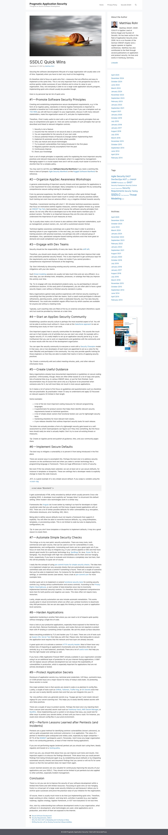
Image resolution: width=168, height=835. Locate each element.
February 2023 (117, 101)
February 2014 (116, 158)
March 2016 (115, 138)
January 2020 (116, 115)
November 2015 (117, 141)
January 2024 (116, 91)
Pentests (120, 183)
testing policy (55, 748)
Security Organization (116, 188)
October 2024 (116, 82)
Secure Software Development (42, 815)
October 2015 (116, 144)
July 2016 (115, 135)
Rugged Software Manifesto (84, 171)
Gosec (88, 552)
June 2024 (115, 85)
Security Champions (118, 185)
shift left (86, 249)
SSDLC (49, 818)
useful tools (83, 649)
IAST (125, 179)
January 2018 (116, 125)
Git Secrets (86, 690)
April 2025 (115, 75)
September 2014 (117, 148)
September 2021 (117, 108)
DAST (128, 176)
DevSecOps (116, 179)
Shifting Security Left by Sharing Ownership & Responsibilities (52, 822)
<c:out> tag (34, 481)
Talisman (65, 690)
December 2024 (117, 78)
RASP (125, 182)
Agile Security (118, 176)
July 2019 (115, 121)
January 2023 (116, 105)
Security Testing (131, 191)
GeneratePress (101, 832)
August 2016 (116, 131)
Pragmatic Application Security (48, 3)
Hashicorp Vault (74, 709)
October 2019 (116, 118)
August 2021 (116, 111)
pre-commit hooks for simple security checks (72, 565)
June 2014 (115, 151)
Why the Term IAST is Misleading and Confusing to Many (50, 820)
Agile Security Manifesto (58, 171)
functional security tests (73, 582)
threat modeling (40, 274)
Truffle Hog (74, 690)
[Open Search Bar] (135, 5)
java (128, 179)
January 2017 (116, 128)
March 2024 (116, 88)
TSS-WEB (33, 112)
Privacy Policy (112, 5)
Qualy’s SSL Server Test (41, 637)
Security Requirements (39, 818)
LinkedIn (114, 63)
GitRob (58, 690)
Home (101, 5)
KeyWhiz (33, 712)
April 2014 (115, 154)
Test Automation (125, 195)
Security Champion (88, 346)
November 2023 (117, 95)
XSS (123, 199)
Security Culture (131, 185)
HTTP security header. (71, 644)
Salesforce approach (83, 324)
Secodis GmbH (126, 5)
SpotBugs (74, 552)
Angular (46, 505)
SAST (129, 182)
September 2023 (117, 98)
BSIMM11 (43, 738)
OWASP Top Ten (38, 209)
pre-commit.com (82, 575)
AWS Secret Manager (90, 709)
